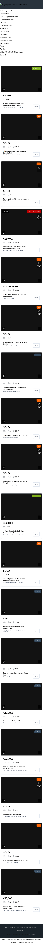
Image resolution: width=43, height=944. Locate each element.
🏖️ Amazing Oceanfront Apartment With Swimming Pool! (14, 152)
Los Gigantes (4, 31)
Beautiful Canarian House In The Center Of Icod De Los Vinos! (15, 768)
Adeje (2, 46)
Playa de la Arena (6, 25)
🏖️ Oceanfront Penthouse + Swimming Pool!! (15, 435)
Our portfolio (5, 14)
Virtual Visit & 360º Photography (12, 52)
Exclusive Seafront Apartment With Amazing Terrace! (15, 482)
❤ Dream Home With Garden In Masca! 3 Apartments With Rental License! (14, 104)
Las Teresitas (4, 43)
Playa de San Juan (6, 40)
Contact (3, 55)
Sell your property (6, 11)
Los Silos (3, 22)
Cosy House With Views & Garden (12, 814)
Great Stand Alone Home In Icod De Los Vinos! (15, 860)
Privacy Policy (20, 930)
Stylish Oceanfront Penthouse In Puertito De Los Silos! (15, 343)
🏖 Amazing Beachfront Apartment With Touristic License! (14, 388)
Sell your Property (10, 927)
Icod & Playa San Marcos (9, 17)
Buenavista (4, 28)
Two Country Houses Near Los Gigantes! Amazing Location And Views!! (14, 580)
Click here (13, 942)
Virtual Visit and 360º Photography (26, 927)
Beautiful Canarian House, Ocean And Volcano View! (15, 674)
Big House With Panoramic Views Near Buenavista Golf (13, 627)
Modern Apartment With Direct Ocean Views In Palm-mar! (15, 200)
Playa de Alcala (5, 37)
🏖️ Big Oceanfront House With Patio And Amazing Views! (14, 295)
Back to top (32, 934)
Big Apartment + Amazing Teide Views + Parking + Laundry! (14, 907)
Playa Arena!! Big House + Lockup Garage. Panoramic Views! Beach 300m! (14, 247)
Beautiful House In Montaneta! (11, 721)
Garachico (3, 34)
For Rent (3, 49)
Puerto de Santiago (7, 20)
